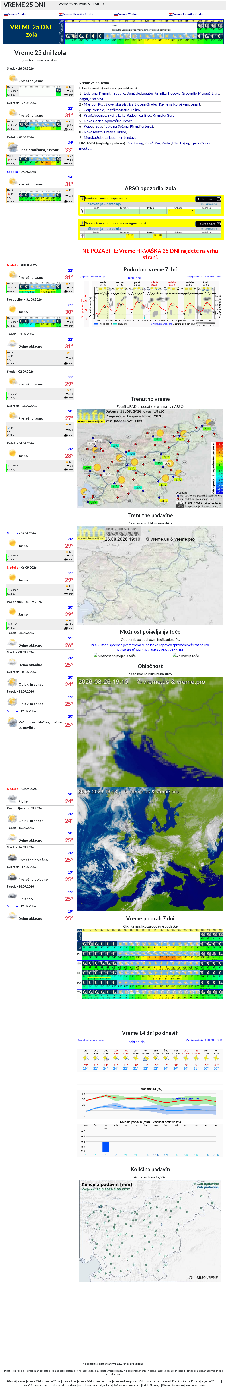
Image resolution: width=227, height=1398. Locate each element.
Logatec (147, 93)
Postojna (110, 126)
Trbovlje (118, 93)
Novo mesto (93, 132)
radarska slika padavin (64, 1385)
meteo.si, (152, 1370)
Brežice (109, 132)
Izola (98, 126)
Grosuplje (189, 93)
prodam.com (41, 1385)
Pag (158, 143)
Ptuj (101, 104)
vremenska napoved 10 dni (129, 1381)
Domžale (133, 93)
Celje (88, 110)
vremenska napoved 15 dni (163, 1381)
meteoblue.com (113, 1374)
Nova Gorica (93, 121)
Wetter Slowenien (173, 1385)
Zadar (166, 143)
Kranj (88, 115)
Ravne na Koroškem (174, 104)
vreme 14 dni (104, 1381)
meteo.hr (201, 1370)
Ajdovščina (113, 121)
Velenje (98, 110)
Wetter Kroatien (195, 1385)
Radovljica (135, 115)
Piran (134, 126)
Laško (135, 110)
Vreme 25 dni (127, 14)
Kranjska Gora (163, 115)
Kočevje (174, 93)
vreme (21, 1381)
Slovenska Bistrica (119, 104)
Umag (138, 143)
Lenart (195, 104)
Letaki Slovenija (151, 1385)
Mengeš (204, 93)
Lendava (130, 137)
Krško (121, 132)
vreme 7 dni (69, 1381)
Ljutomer (115, 137)
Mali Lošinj (180, 143)
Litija (215, 93)
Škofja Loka (116, 115)
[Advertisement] (40, 231)
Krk (129, 143)
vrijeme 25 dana (211, 1381)
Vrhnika (161, 93)
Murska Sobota (96, 137)
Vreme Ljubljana (102, 1385)
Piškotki (11, 1381)
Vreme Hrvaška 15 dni (78, 14)
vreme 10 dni (86, 1381)
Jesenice (99, 115)
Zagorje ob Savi (91, 98)
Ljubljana (91, 93)
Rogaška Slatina (117, 110)
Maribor (90, 104)
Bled (147, 115)
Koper (88, 126)
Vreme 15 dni (17, 14)
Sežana (123, 126)
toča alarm (84, 1385)
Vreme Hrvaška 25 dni (188, 14)
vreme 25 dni (53, 1381)
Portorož (146, 126)
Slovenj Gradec (146, 104)
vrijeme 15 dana (190, 1381)
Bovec (128, 121)
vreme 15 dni (35, 1381)
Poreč (148, 143)
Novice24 (26, 1385)
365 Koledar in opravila (127, 1385)
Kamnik (105, 93)
